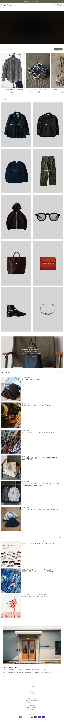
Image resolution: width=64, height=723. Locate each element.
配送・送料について (32, 703)
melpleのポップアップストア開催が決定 (35, 597)
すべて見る (58, 49)
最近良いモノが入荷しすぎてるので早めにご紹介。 (38, 405)
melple (24, 594)
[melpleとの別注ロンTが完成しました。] (11, 389)
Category (32, 688)
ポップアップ (34, 542)
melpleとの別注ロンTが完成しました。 (35, 379)
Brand (32, 691)
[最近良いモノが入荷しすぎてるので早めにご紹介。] (11, 415)
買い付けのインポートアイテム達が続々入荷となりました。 (41, 432)
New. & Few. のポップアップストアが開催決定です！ (39, 544)
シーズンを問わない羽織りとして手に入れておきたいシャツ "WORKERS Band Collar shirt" (41, 484)
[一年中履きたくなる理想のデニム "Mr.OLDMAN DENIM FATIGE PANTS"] (11, 467)
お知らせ (28, 542)
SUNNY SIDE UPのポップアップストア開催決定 (37, 571)
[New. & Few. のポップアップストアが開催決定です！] (11, 554)
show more (6, 676)
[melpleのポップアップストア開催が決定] (11, 606)
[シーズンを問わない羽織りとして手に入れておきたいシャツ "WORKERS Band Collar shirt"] (11, 493)
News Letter (31, 714)
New (23, 542)
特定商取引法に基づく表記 (32, 700)
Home (32, 686)
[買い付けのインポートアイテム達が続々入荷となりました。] (11, 442)
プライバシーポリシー (32, 707)
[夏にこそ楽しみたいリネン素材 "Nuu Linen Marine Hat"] (11, 519)
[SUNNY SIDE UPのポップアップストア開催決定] (11, 580)
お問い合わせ (32, 710)
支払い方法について (32, 698)
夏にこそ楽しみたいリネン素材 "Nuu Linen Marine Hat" (40, 509)
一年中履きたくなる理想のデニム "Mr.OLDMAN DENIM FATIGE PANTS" (40, 459)
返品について (32, 705)
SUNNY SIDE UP (26, 569)
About (32, 693)
